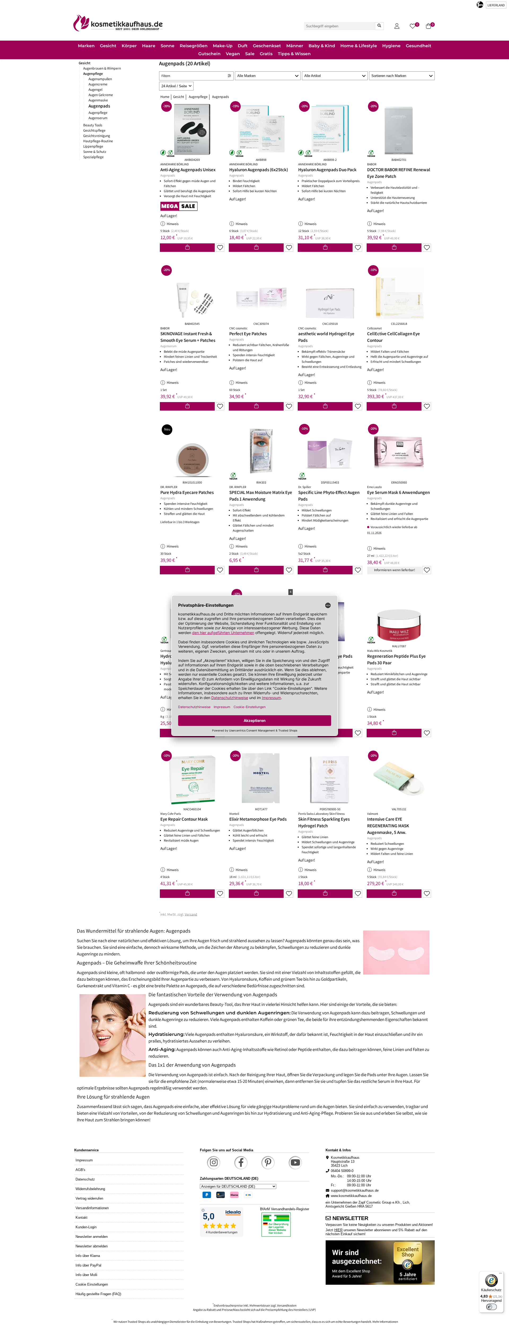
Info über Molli (86, 1275)
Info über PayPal (88, 1265)
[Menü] (500, 1274)
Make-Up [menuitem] (222, 45)
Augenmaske (98, 100)
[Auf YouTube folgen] (295, 1163)
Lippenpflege (93, 146)
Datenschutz (85, 1179)
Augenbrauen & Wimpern (102, 68)
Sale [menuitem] (249, 53)
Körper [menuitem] (129, 45)
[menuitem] (86, 46)
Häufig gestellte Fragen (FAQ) (98, 1294)
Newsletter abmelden (92, 1246)
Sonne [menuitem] (167, 45)
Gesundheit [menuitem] (418, 45)
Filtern (165, 76)
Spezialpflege (93, 157)
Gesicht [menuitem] (108, 45)
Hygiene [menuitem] (391, 45)
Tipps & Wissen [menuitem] (294, 53)
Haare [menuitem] (148, 45)
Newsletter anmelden (92, 1237)
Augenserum (98, 118)
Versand (191, 914)
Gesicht (84, 63)
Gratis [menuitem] (266, 53)
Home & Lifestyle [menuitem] (358, 45)
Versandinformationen (92, 1208)
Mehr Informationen (385, 1322)
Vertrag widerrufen (89, 1198)
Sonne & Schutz (94, 152)
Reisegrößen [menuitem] (194, 45)
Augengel (95, 90)
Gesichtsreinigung (96, 136)
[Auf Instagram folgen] (214, 1163)
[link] (118, 23)
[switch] (491, 1307)
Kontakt (81, 1218)
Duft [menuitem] (243, 45)
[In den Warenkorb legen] (187, 247)
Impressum (84, 1160)
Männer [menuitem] (294, 45)
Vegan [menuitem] (233, 53)
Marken (86, 45)
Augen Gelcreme (101, 95)
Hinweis (173, 224)
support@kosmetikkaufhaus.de (355, 1190)
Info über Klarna (88, 1256)
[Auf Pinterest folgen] (268, 1163)
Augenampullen (100, 79)
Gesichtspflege (94, 130)
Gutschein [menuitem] (209, 53)
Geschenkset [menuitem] (267, 45)
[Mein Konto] (397, 26)
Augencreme (98, 84)
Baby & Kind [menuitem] (322, 45)
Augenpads (99, 106)
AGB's (80, 1170)
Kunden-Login (86, 1227)
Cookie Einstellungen (92, 1284)
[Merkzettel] (220, 248)
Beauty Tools (92, 125)
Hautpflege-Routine (98, 141)
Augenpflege (93, 74)
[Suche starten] (379, 26)
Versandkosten (286, 1305)
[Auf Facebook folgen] (241, 1163)
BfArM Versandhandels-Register (284, 1209)
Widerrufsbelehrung (90, 1189)
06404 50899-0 (342, 1171)
